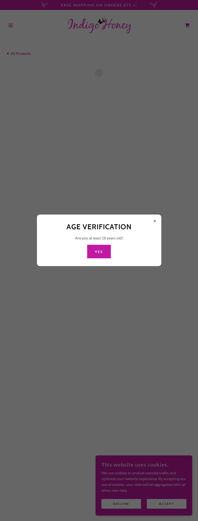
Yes (99, 252)
